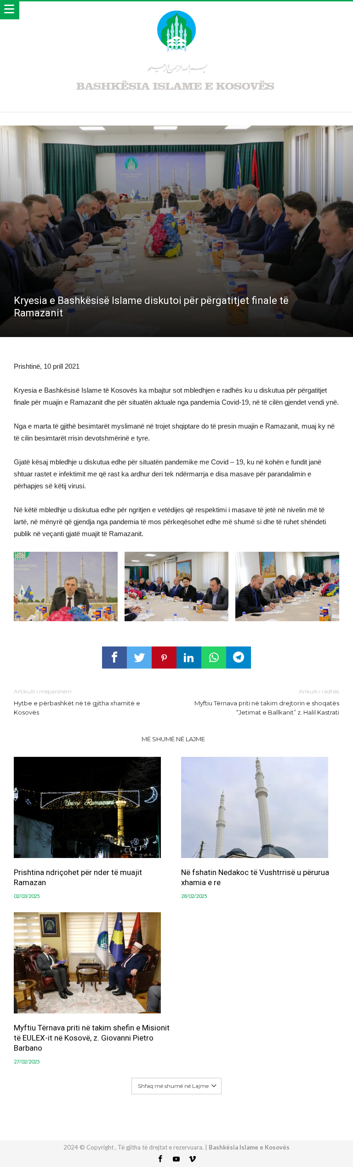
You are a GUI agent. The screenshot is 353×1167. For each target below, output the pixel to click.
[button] (66, 586)
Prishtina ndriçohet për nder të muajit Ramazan (78, 877)
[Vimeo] (192, 1159)
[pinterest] (164, 657)
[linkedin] (188, 657)
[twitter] (139, 657)
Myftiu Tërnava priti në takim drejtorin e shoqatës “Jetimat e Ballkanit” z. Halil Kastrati (266, 702)
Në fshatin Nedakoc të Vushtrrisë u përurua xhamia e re (255, 877)
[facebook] (114, 657)
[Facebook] (160, 1159)
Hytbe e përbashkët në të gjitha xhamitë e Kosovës (77, 702)
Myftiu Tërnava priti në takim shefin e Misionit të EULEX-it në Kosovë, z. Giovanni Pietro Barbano (92, 1038)
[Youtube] (176, 1159)
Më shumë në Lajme (173, 739)
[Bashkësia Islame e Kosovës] (176, 10)
